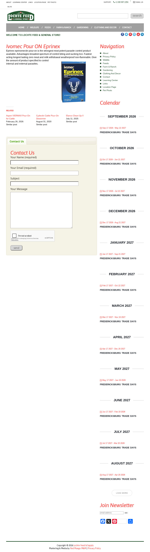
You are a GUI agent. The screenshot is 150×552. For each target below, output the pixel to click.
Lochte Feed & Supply (83, 545)
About (105, 53)
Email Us (139, 2)
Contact (127, 27)
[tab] (17, 141)
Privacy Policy (109, 56)
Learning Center (110, 80)
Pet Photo (107, 90)
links (30, 2)
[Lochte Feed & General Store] (20, 16)
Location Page (109, 87)
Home (21, 27)
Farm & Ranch (63, 27)
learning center (20, 2)
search (137, 15)
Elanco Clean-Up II (74, 115)
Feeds (48, 27)
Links (105, 83)
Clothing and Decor (105, 27)
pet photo (52, 2)
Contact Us (17, 141)
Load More (122, 493)
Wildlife (34, 27)
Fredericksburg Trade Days (118, 132)
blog (10, 6)
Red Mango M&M (78, 548)
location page (40, 2)
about (8, 2)
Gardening (82, 27)
